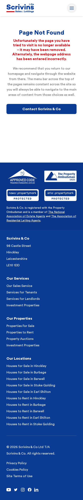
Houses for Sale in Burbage (26, 372)
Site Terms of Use (19, 476)
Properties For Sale (20, 326)
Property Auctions (19, 338)
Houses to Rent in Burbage (26, 404)
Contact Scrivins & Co (41, 109)
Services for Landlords (23, 298)
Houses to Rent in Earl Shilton (28, 417)
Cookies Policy (17, 469)
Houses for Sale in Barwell (25, 379)
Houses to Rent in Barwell (25, 411)
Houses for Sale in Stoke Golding (30, 385)
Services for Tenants (21, 292)
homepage (16, 73)
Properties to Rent (20, 332)
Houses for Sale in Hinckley (26, 366)
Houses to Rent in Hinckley (26, 398)
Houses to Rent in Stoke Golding (30, 424)
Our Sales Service (19, 286)
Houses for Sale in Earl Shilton (28, 391)
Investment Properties (22, 305)
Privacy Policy (16, 463)
